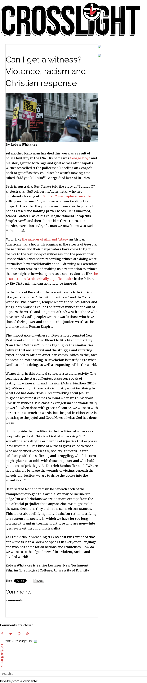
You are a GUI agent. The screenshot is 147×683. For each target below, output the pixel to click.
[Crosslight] (70, 19)
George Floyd (80, 158)
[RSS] (2, 654)
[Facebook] (2, 663)
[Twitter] (2, 660)
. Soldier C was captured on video (66, 196)
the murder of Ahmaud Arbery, (45, 239)
